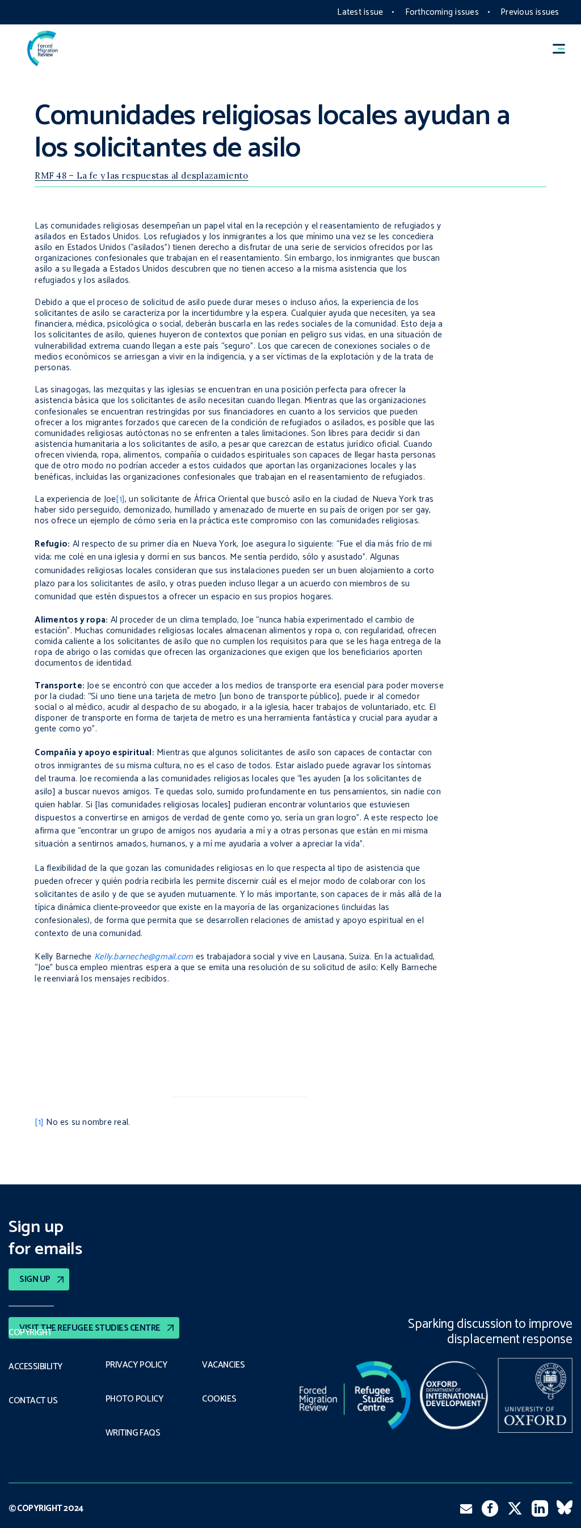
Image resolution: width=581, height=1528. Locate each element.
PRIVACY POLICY (136, 1365)
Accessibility (35, 1367)
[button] (564, 48)
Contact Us (33, 1401)
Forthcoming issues (442, 12)
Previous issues (529, 12)
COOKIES (219, 1399)
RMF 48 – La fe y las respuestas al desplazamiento (141, 175)
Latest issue (360, 12)
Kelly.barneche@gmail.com (143, 957)
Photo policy (134, 1399)
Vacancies (223, 1365)
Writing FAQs (133, 1433)
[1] (120, 499)
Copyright (30, 1333)
